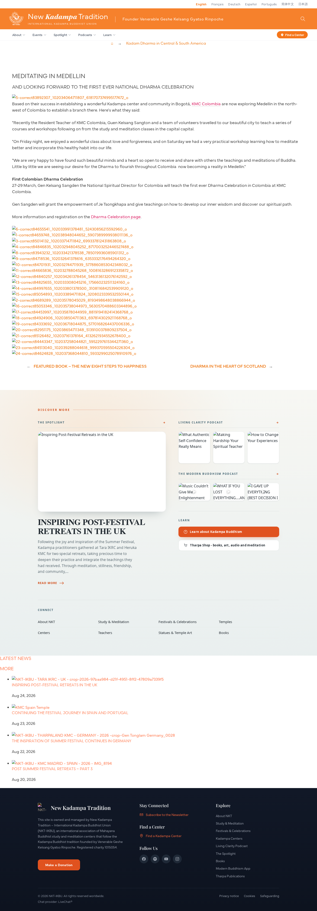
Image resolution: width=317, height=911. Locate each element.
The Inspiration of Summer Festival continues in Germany (71, 741)
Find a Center (294, 34)
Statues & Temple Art (185, 632)
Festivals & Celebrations (185, 621)
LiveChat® (65, 901)
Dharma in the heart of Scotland (228, 366)
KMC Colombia (206, 103)
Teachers (125, 632)
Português (269, 4)
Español (251, 4)
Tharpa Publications (230, 876)
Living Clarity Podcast (200, 422)
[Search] (303, 18)
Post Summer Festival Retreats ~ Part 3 (52, 768)
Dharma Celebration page (116, 216)
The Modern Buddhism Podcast (208, 473)
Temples (246, 621)
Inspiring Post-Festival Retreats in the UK (91, 526)
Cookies (249, 896)
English (201, 4)
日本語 (303, 4)
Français (217, 4)
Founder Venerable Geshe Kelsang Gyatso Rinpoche (173, 18)
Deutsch (234, 4)
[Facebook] (143, 859)
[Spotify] (155, 859)
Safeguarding (269, 896)
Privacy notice (229, 896)
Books (246, 632)
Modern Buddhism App (233, 868)
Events (37, 34)
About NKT (65, 621)
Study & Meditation (125, 621)
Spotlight (60, 34)
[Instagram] (177, 859)
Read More (47, 583)
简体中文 (287, 4)
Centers (65, 632)
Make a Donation (59, 864)
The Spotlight (51, 422)
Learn (107, 34)
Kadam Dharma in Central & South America (166, 43)
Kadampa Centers (229, 838)
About (16, 34)
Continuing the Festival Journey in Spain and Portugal (70, 712)
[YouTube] (166, 859)
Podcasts (85, 34)
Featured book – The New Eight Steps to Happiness (90, 366)
